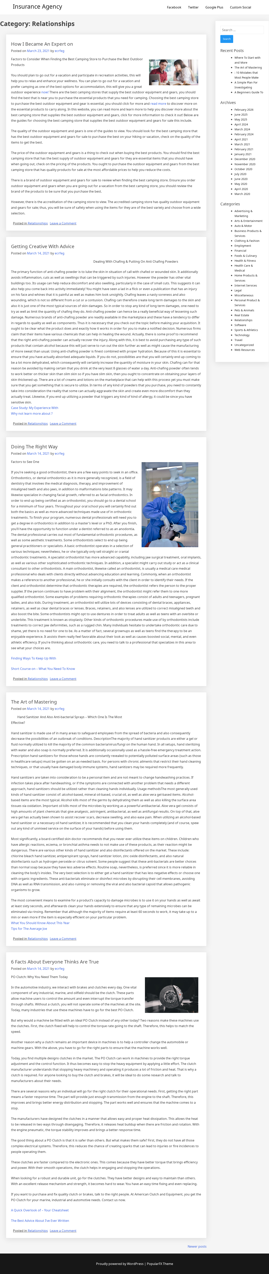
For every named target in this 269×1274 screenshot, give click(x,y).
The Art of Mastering (34, 701)
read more (158, 103)
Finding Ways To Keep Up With (33, 658)
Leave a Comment (63, 223)
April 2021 (241, 139)
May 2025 (241, 119)
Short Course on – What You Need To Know (43, 669)
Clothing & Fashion (247, 241)
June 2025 (241, 114)
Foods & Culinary (246, 256)
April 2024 (241, 124)
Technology (242, 335)
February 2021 (244, 149)
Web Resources (245, 350)
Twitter (193, 7)
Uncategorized (244, 345)
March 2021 (242, 144)
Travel (238, 340)
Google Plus (214, 7)
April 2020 (241, 189)
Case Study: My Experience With (34, 408)
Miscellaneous (244, 295)
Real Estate (242, 315)
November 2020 (245, 164)
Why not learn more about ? (32, 413)
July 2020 (240, 174)
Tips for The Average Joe (29, 928)
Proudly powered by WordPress (120, 1264)
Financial (240, 250)
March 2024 (242, 129)
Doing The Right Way (34, 446)
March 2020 (242, 194)
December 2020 (245, 159)
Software (240, 325)
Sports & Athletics (246, 330)
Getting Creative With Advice (42, 246)
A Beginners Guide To (249, 92)
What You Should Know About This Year (40, 923)
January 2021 (243, 154)
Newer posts (197, 1246)
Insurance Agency (37, 6)
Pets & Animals (244, 310)
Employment (243, 246)
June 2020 (241, 179)
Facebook (174, 7)
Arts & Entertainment (249, 221)
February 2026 (244, 109)
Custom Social (240, 7)
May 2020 (241, 184)
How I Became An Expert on (42, 44)
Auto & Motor (243, 226)
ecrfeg (59, 51)
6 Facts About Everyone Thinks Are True (55, 961)
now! (45, 92)
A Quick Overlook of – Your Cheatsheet (40, 1210)
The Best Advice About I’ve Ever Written (40, 1220)
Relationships (38, 223)
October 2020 (243, 169)
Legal (238, 290)
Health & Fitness (245, 260)
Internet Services (246, 285)
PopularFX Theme (160, 1264)
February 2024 (244, 134)
